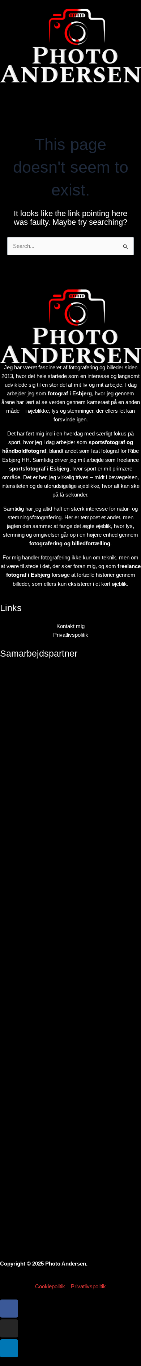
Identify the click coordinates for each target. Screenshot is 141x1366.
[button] (70, 97)
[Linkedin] (9, 1348)
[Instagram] (9, 1328)
